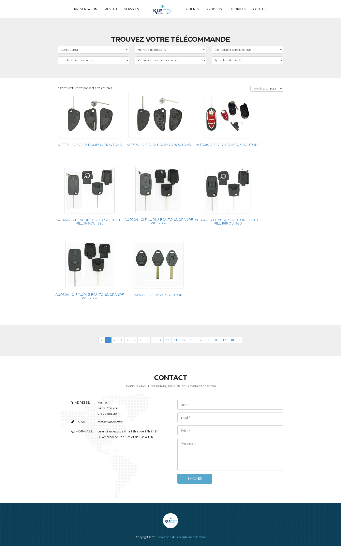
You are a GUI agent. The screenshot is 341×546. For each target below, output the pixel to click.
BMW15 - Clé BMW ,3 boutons (159, 295)
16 (216, 340)
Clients (192, 9)
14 (199, 340)
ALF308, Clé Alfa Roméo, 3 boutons (227, 145)
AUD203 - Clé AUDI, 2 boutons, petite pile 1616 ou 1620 (90, 221)
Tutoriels (237, 9)
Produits (214, 9)
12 (183, 340)
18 (232, 340)
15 (208, 340)
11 (175, 340)
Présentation (85, 9)
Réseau (111, 9)
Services (131, 9)
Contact (260, 9)
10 (167, 340)
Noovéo (200, 537)
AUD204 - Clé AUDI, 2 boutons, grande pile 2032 (159, 221)
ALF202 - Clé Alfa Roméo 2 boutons (90, 145)
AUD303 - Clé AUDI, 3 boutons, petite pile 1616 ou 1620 (228, 221)
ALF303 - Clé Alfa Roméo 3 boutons (159, 145)
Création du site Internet (176, 537)
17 (224, 340)
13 (191, 340)
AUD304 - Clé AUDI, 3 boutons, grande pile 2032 (89, 296)
